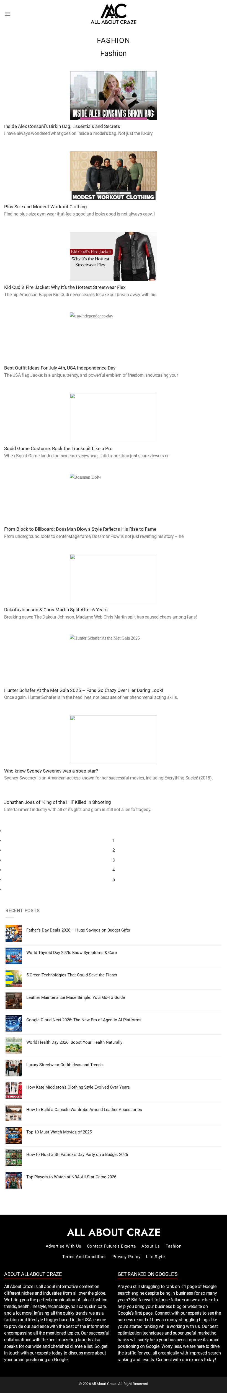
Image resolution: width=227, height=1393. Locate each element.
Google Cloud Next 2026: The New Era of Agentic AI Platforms (83, 1019)
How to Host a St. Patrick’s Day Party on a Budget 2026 (77, 1154)
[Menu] (7, 13)
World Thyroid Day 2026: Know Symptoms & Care (71, 952)
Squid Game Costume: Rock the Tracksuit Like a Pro (58, 448)
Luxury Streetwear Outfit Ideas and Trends (64, 1064)
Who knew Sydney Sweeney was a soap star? (51, 771)
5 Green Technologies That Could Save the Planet (71, 975)
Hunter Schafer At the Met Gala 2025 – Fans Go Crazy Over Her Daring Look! (83, 690)
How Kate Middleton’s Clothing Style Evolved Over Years (78, 1087)
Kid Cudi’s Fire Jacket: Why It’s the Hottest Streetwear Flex (64, 287)
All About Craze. (104, 1384)
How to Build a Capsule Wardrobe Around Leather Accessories (84, 1109)
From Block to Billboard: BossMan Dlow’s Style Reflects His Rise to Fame (80, 529)
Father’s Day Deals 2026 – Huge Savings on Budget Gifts (78, 930)
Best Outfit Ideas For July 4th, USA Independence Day (59, 368)
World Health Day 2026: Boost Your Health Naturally (74, 1042)
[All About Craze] (113, 14)
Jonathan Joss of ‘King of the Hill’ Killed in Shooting (57, 802)
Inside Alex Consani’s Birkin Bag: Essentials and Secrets (62, 126)
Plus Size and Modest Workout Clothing (45, 206)
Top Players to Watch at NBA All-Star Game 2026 (71, 1176)
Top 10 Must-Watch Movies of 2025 (59, 1132)
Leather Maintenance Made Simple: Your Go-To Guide (75, 997)
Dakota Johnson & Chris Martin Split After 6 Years (56, 609)
